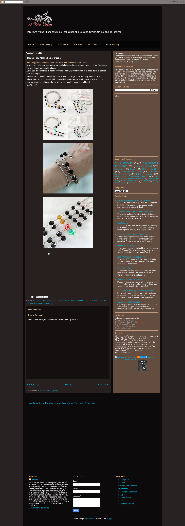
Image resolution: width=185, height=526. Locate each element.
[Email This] (37, 297)
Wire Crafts (98, 300)
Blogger (109, 519)
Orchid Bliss (94, 44)
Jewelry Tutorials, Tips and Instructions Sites (135, 212)
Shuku (120, 501)
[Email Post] (32, 297)
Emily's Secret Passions (127, 486)
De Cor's (121, 483)
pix (133, 320)
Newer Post (33, 384)
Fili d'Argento (123, 489)
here (135, 62)
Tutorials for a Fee (145, 174)
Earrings (119, 169)
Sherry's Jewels (124, 498)
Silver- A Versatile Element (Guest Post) (133, 234)
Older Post (103, 384)
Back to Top (34, 403)
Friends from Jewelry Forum (128, 246)
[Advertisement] (134, 139)
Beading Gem (123, 480)
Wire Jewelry (46, 44)
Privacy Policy (112, 44)
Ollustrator (91, 519)
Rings (132, 169)
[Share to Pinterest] (46, 297)
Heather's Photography (127, 492)
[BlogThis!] (39, 297)
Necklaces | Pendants (84, 300)
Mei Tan (34, 479)
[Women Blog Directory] (142, 357)
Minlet (155, 176)
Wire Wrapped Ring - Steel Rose (129, 279)
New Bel (121, 495)
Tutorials (78, 44)
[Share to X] (42, 297)
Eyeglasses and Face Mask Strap (60, 300)
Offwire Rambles (150, 169)
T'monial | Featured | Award (131, 178)
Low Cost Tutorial (133, 183)
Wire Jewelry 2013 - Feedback (129, 302)
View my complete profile (39, 508)
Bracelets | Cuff (39, 300)
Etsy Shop (63, 44)
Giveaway (146, 181)
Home (31, 44)
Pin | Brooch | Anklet (131, 181)
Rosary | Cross (120, 176)
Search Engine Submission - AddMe (134, 358)
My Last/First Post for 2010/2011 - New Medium (136, 200)
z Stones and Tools (131, 171)
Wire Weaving (122, 223)
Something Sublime (126, 504)
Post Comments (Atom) (48, 390)
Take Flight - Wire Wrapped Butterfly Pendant (135, 291)
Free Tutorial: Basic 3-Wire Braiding (131, 257)
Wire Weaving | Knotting (43, 304)
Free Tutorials (67, 403)
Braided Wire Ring (124, 268)
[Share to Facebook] (44, 297)
